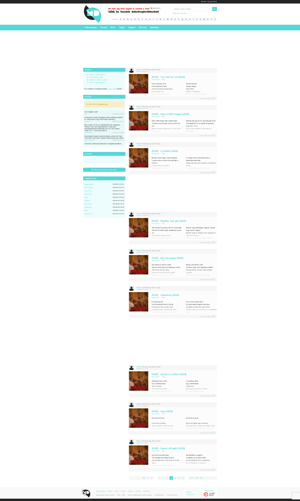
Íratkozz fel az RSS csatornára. (105, 170)
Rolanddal (88, 207)
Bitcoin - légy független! (97, 82)
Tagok (121, 27)
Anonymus (88, 204)
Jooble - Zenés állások (97, 75)
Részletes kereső (179, 13)
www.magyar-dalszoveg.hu (105, 495)
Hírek (113, 27)
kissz (86, 197)
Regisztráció (212, 1)
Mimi (86, 210)
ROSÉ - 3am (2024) (162, 411)
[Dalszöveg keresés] (214, 9)
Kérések (143, 27)
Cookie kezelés (172, 495)
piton (85, 114)
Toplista (131, 27)
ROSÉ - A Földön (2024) (165, 151)
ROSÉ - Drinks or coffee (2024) (169, 374)
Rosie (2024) (155, 79)
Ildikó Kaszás (88, 132)
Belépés (203, 1)
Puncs (139, 69)
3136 (197, 478)
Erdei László (88, 187)
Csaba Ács (88, 214)
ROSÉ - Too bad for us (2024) (168, 77)
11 (179, 478)
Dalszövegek (91, 27)
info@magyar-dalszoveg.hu (142, 495)
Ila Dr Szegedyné (89, 140)
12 (183, 478)
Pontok (103, 27)
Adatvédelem (159, 495)
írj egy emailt (111, 89)
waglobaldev (88, 184)
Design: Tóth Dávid (190, 493)
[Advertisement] (150, 46)
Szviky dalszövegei (96, 77)
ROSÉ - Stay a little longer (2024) (170, 114)
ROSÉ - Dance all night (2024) (168, 448)
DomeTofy (88, 194)
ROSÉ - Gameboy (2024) (165, 295)
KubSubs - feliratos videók (98, 80)
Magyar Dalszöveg (92, 14)
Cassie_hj (87, 191)
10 (175, 478)
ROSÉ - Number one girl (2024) (169, 221)
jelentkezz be (103, 104)
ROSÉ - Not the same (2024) (167, 258)
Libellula (87, 201)
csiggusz (87, 121)
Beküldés (154, 27)
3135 (191, 478)
